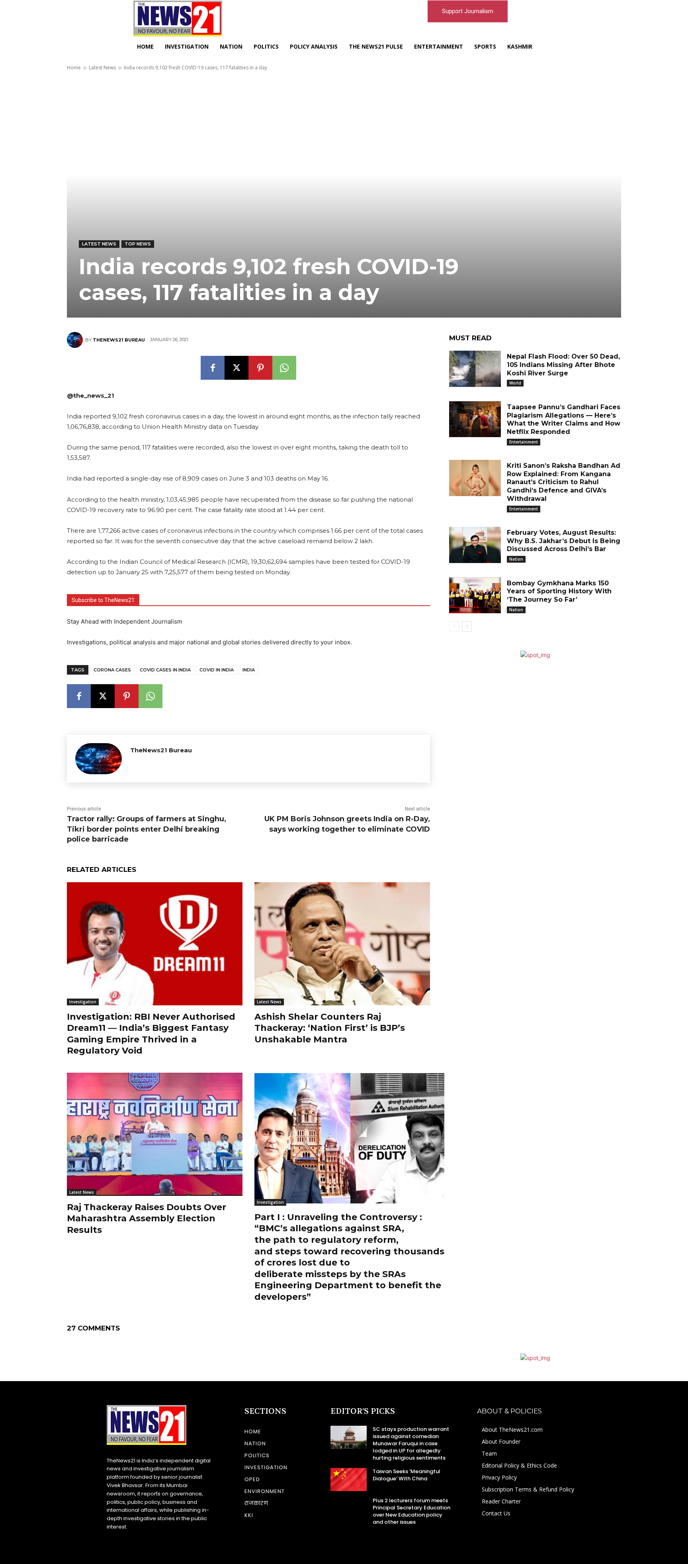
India (248, 670)
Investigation (82, 1002)
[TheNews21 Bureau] (76, 340)
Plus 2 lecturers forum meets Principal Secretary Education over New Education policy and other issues (411, 1511)
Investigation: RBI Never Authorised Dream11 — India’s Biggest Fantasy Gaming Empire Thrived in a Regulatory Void (151, 1033)
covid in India (216, 670)
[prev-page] (454, 626)
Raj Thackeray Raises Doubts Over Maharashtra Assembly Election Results (146, 1218)
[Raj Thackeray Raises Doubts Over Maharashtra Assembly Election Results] (154, 1134)
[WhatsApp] (284, 368)
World (515, 383)
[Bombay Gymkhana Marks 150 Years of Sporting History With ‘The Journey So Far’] (475, 595)
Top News (138, 244)
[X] (236, 368)
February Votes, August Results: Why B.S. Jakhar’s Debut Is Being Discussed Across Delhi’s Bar (563, 541)
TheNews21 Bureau (119, 340)
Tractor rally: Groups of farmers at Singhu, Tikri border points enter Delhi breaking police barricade (146, 828)
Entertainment (523, 442)
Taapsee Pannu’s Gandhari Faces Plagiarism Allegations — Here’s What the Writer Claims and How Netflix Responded (563, 419)
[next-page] (467, 626)
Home (74, 67)
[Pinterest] (260, 368)
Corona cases (112, 670)
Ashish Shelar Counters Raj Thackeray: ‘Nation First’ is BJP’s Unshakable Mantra (329, 1028)
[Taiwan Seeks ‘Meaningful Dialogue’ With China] (348, 1479)
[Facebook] (213, 368)
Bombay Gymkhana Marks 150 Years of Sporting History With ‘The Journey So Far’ (559, 591)
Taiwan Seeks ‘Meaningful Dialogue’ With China (406, 1475)
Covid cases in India (165, 670)
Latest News (102, 67)
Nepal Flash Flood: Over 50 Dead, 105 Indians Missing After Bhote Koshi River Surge (563, 365)
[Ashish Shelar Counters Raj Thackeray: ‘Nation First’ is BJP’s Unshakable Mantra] (342, 943)
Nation (516, 559)
